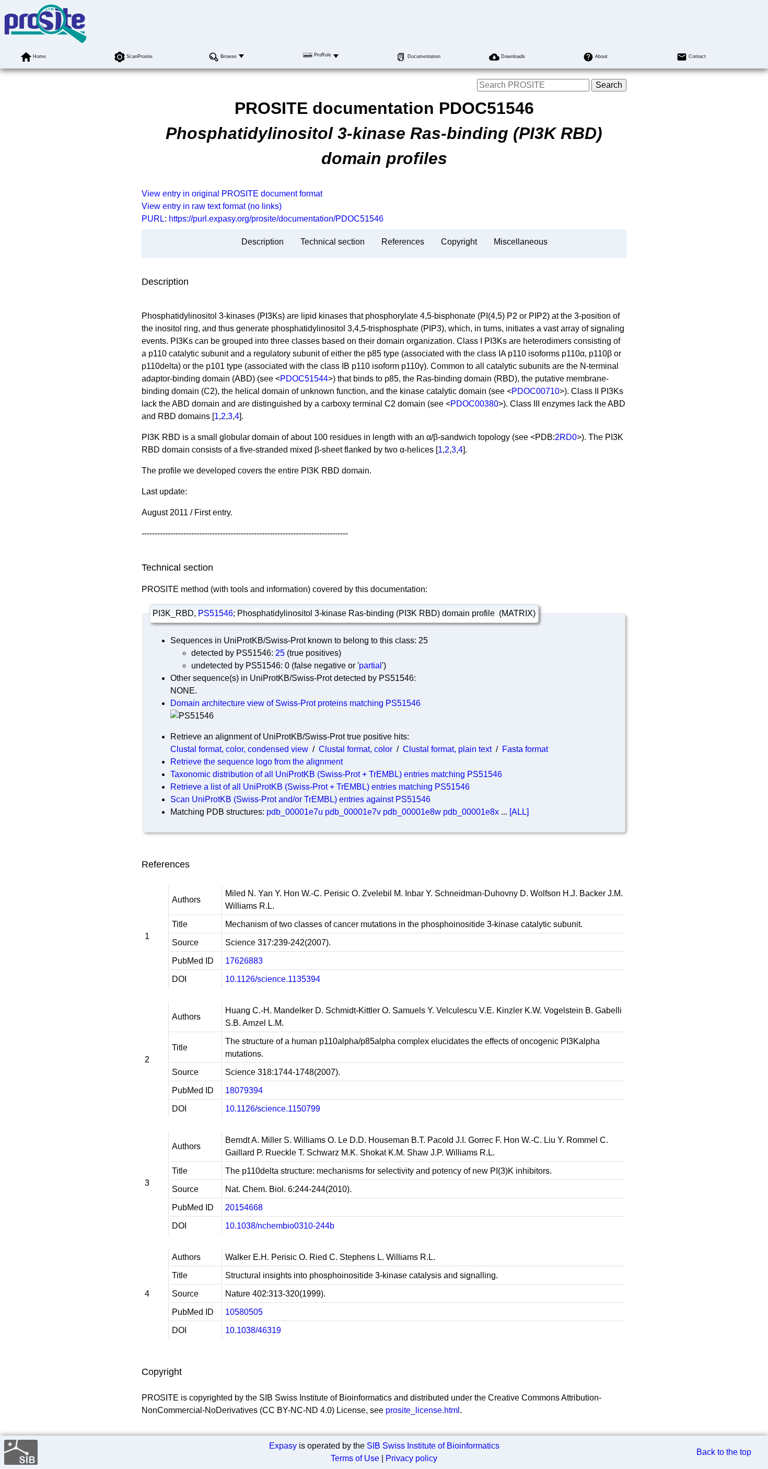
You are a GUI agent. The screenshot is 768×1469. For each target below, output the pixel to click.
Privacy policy (411, 1458)
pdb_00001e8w (412, 811)
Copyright (459, 241)
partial (370, 665)
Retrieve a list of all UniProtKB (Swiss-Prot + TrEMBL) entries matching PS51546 (320, 786)
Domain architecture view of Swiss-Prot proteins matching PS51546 (295, 703)
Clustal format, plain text (447, 749)
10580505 (244, 1312)
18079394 (244, 1090)
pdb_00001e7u (294, 811)
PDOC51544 (304, 378)
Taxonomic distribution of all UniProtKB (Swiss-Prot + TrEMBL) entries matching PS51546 (336, 774)
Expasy (283, 1445)
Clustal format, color (355, 749)
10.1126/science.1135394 (272, 979)
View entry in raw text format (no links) (212, 206)
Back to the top (723, 1452)
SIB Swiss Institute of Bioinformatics (433, 1445)
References (402, 241)
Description (262, 241)
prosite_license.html (423, 1410)
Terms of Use (355, 1458)
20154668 (244, 1207)
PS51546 (215, 613)
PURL (153, 218)
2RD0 (566, 437)
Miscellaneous (521, 241)
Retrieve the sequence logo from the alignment (256, 761)
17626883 (244, 960)
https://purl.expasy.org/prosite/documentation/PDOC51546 (276, 218)
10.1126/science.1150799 (272, 1108)
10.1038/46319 (253, 1330)
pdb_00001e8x (471, 811)
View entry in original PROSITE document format (232, 193)
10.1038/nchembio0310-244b (279, 1225)
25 (280, 653)
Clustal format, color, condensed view (239, 749)
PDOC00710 (535, 391)
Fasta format (525, 749)
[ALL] (519, 811)
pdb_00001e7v (353, 811)
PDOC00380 (474, 403)
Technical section (332, 241)
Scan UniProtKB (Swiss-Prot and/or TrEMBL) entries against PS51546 (300, 799)
